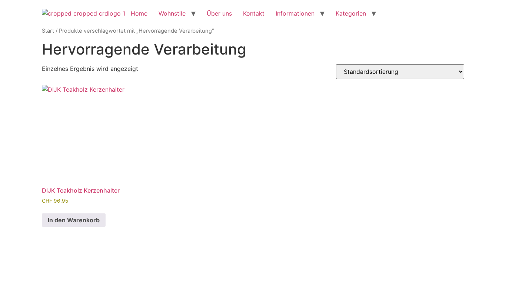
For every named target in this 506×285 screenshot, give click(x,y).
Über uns (219, 13)
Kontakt (253, 13)
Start (48, 30)
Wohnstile (172, 13)
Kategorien (351, 13)
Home (139, 13)
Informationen (295, 13)
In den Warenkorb (74, 220)
